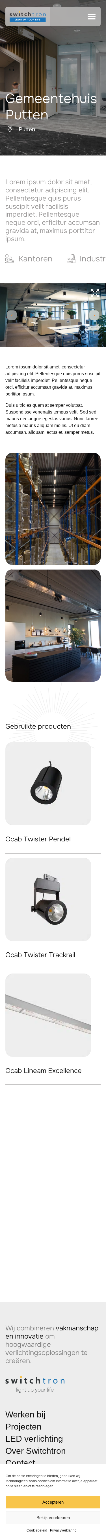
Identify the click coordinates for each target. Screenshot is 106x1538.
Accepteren (53, 1502)
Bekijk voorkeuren (53, 1517)
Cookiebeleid (37, 1530)
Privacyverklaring (63, 1530)
